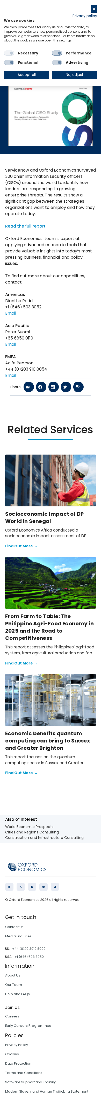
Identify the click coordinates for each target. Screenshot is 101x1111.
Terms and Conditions (23, 1073)
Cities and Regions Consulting (32, 832)
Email (10, 313)
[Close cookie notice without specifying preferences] (94, 9)
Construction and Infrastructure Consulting (44, 837)
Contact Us (14, 927)
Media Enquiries (18, 936)
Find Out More (21, 546)
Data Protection (18, 1063)
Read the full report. (26, 226)
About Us (12, 975)
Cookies (12, 1054)
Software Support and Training (30, 1082)
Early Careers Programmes (28, 1025)
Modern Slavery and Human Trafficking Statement (46, 1091)
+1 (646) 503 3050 (29, 956)
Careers (12, 1016)
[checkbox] (9, 53)
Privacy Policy (16, 1045)
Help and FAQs (17, 994)
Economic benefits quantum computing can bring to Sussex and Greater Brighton (47, 741)
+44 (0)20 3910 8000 (29, 948)
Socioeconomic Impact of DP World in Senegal (44, 517)
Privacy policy (85, 15)
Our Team (13, 984)
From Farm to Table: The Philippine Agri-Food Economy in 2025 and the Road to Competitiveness (49, 627)
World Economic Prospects (29, 826)
